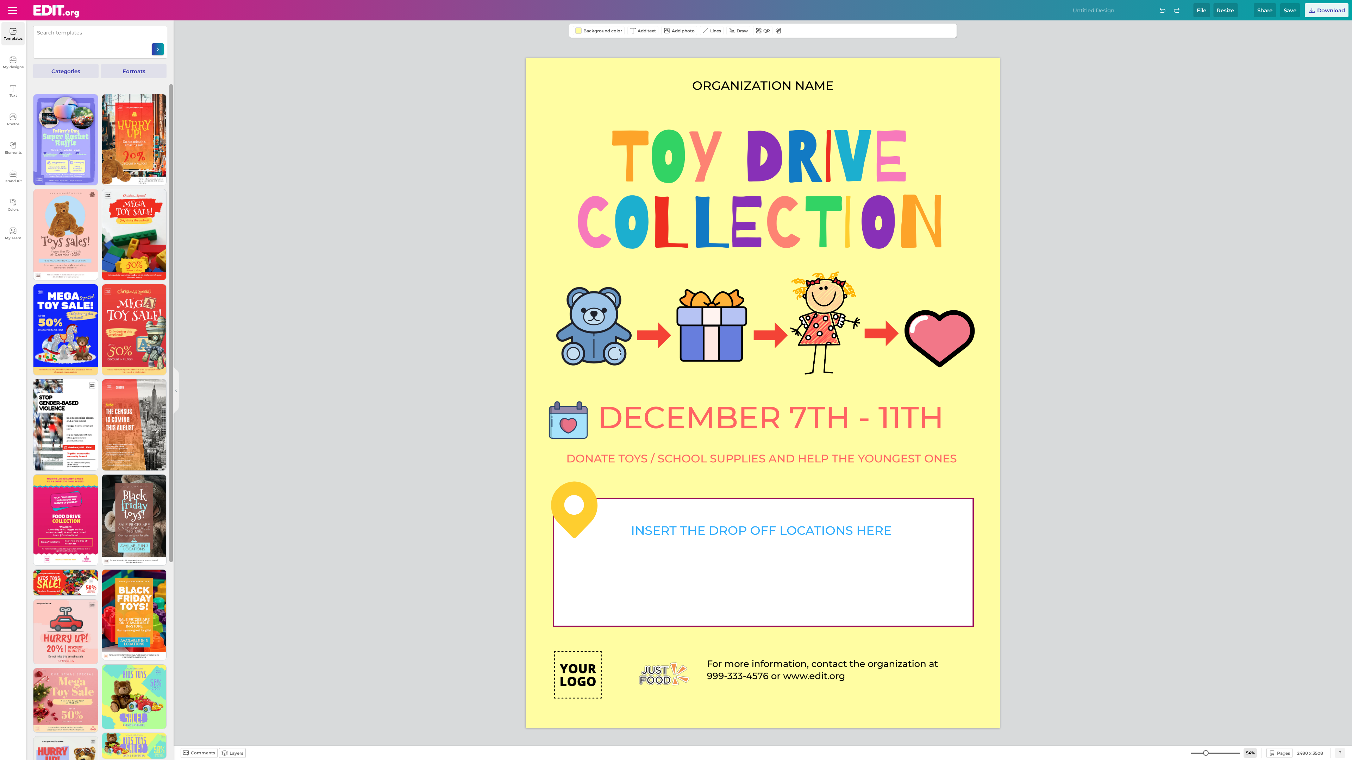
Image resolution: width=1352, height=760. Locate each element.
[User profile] (13, 10)
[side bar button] (176, 390)
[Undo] (1163, 10)
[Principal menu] (56, 11)
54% (1250, 752)
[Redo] (1177, 10)
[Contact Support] (1340, 753)
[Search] (158, 49)
